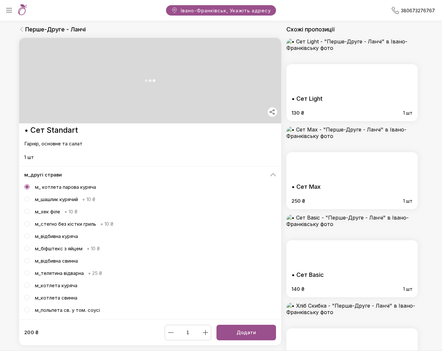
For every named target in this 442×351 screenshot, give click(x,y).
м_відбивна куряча (56, 236)
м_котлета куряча (56, 285)
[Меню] (9, 10)
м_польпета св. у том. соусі (67, 310)
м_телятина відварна (68, 273)
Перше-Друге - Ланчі (55, 29)
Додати (246, 332)
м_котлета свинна (56, 298)
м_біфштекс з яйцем (67, 248)
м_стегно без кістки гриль (74, 224)
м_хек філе (56, 212)
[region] (150, 178)
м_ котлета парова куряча (65, 187)
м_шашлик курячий (65, 199)
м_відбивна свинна (56, 261)
